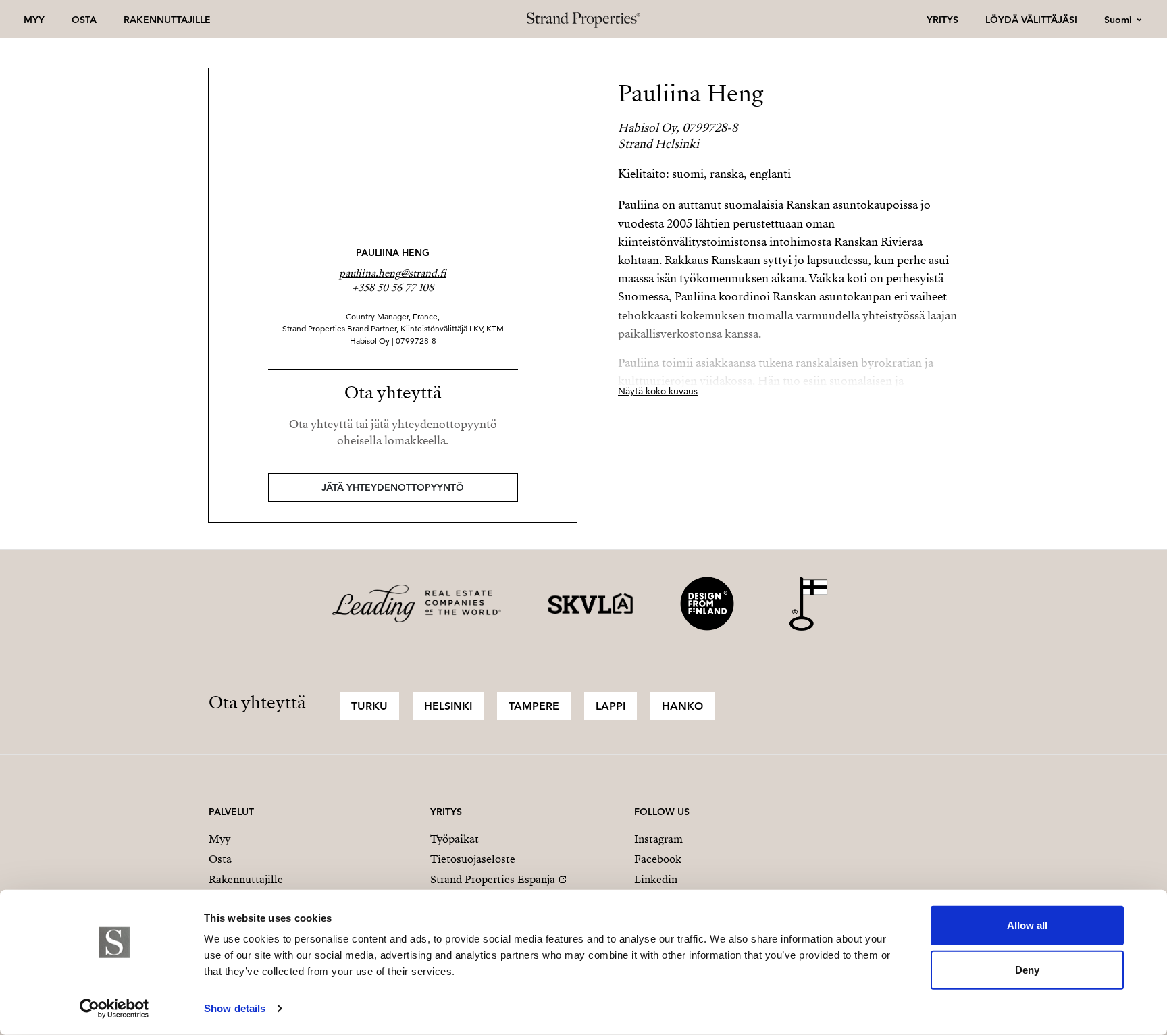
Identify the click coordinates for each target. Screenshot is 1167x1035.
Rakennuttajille (167, 20)
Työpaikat (454, 839)
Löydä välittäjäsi (1031, 20)
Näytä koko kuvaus (658, 391)
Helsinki (448, 705)
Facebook (657, 859)
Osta (84, 20)
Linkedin (655, 879)
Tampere (534, 705)
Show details (234, 1008)
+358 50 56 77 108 (393, 287)
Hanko (682, 705)
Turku (369, 705)
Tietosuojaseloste (472, 859)
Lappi (610, 705)
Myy (34, 20)
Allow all (1027, 925)
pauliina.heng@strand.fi (392, 273)
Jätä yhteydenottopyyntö (392, 487)
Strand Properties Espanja (492, 879)
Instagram (658, 839)
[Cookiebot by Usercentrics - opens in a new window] (114, 1009)
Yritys (942, 20)
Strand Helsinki (658, 144)
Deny (1027, 969)
